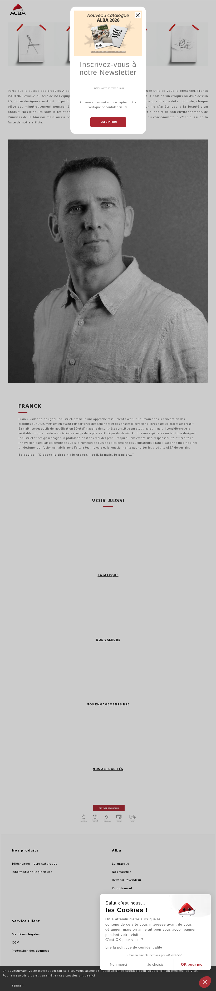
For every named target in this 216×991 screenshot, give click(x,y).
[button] (205, 982)
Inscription (108, 122)
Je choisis (155, 964)
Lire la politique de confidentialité (133, 947)
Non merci (118, 964)
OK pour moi (192, 964)
